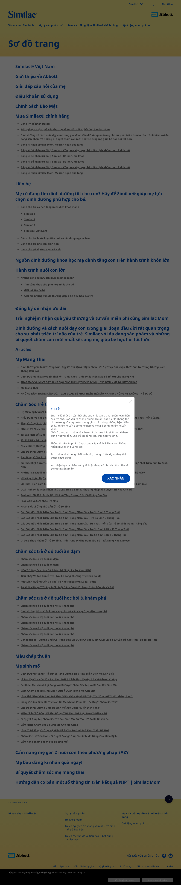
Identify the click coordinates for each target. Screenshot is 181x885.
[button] (116, 478)
